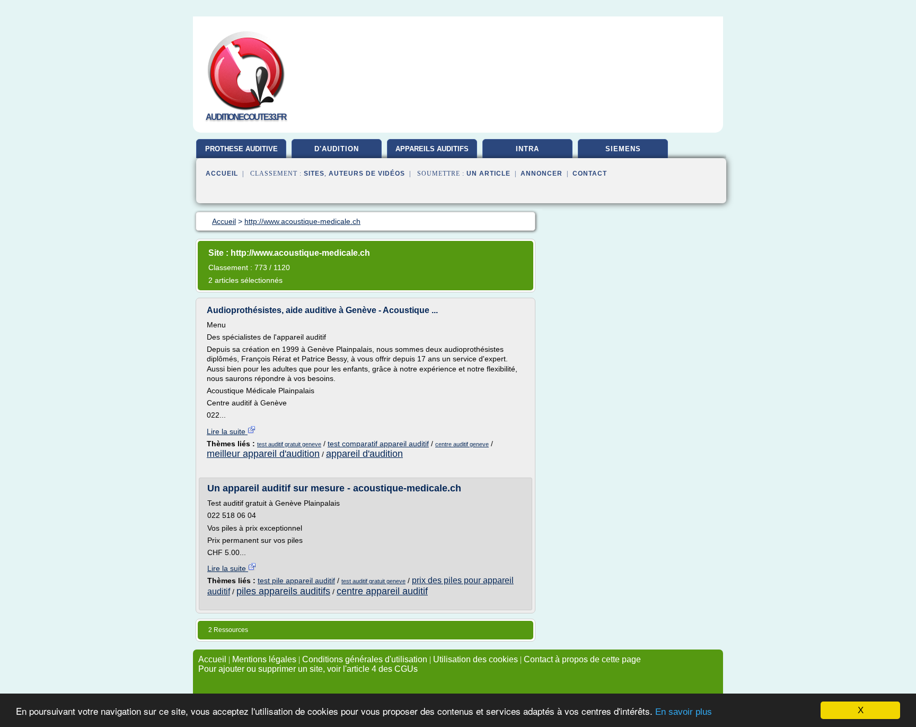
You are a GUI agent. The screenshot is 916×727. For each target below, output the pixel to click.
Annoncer (541, 173)
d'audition (336, 149)
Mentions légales (264, 659)
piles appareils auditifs (283, 591)
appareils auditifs (432, 149)
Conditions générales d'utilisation (364, 659)
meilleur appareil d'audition (263, 453)
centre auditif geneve (462, 444)
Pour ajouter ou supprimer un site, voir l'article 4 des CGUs (308, 668)
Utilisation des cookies (475, 659)
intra (527, 149)
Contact (589, 173)
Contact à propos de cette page (582, 659)
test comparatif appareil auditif (378, 443)
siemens (623, 149)
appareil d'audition (364, 453)
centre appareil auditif (382, 591)
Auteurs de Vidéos (367, 173)
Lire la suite (227, 431)
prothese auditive (241, 149)
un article (488, 173)
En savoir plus (683, 712)
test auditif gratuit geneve (289, 444)
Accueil (222, 173)
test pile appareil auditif (296, 580)
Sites (314, 173)
